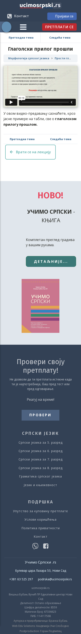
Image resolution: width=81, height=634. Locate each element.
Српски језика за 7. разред (41, 459)
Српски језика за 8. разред (41, 468)
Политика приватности (40, 528)
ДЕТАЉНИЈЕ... (51, 261)
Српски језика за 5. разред (41, 442)
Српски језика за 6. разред (41, 450)
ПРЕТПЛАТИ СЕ (59, 27)
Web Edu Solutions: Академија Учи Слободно (40, 626)
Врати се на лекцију (33, 152)
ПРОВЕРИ (40, 415)
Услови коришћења (40, 519)
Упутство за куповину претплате (40, 511)
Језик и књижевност (40, 485)
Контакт (41, 536)
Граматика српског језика (40, 476)
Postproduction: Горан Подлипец (41, 631)
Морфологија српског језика (28, 58)
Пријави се (64, 16)
